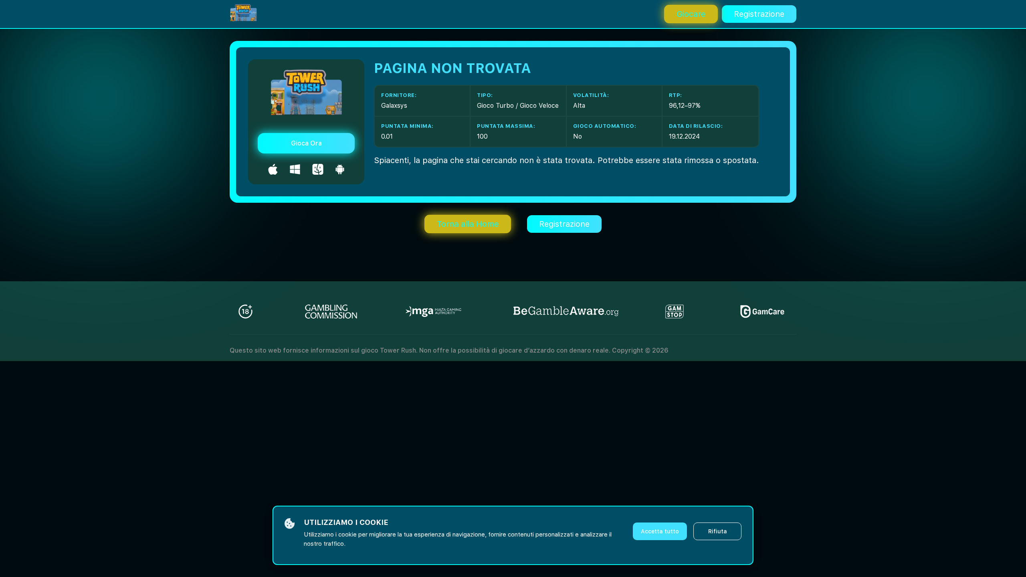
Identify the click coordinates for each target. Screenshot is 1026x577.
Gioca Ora (306, 143)
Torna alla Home (468, 224)
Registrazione (759, 14)
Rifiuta (717, 531)
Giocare (691, 14)
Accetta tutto (660, 531)
